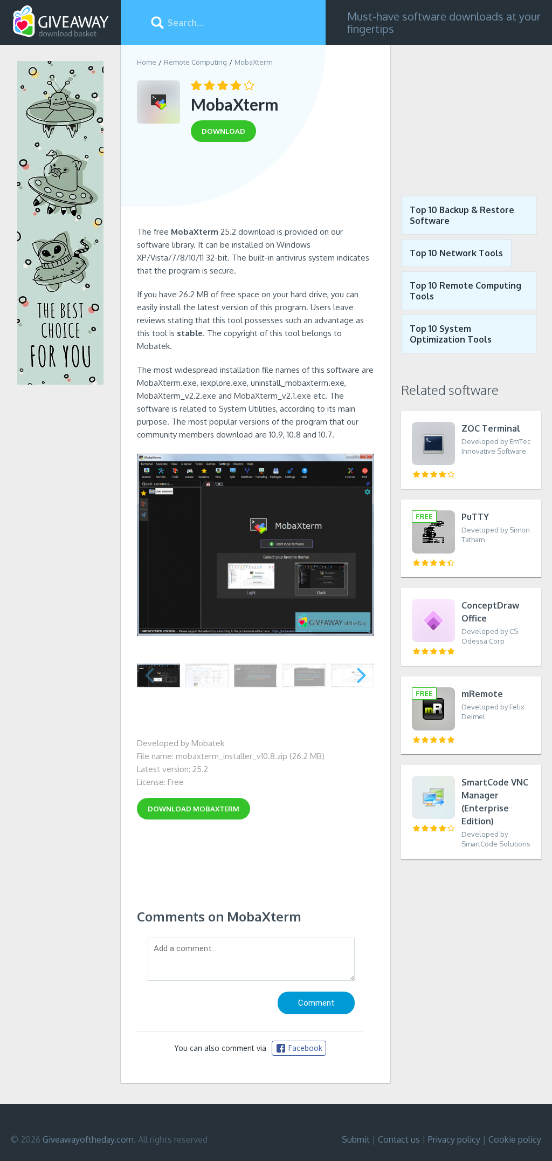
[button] (361, 675)
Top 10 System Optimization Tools (451, 334)
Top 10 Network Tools (456, 253)
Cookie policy (514, 1139)
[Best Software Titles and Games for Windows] (471, 112)
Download (193, 808)
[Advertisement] (255, 188)
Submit (356, 1139)
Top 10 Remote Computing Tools (465, 291)
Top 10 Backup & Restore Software (462, 215)
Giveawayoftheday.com (88, 1139)
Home (146, 62)
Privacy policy (454, 1139)
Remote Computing (195, 62)
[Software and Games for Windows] (61, 21)
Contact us (399, 1139)
